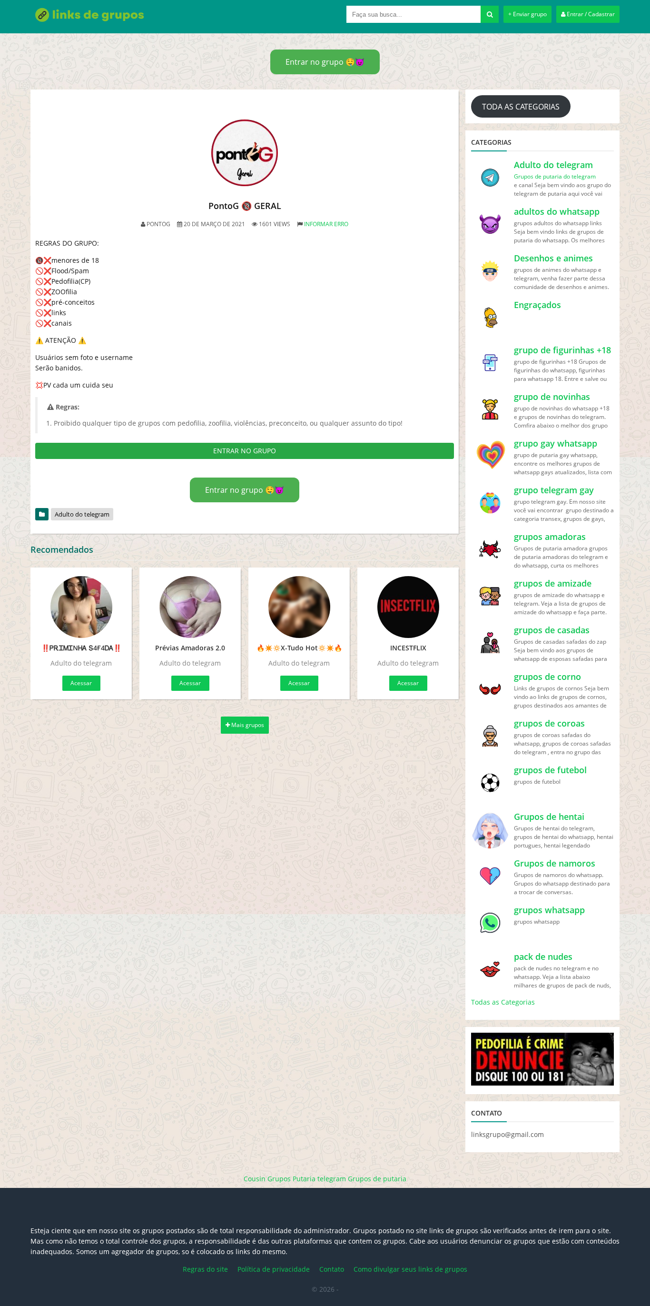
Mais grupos (247, 725)
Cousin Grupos (267, 1178)
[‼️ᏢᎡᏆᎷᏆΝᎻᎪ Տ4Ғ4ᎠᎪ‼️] (81, 607)
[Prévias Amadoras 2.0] (190, 607)
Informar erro (326, 224)
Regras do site (205, 1269)
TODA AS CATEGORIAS (521, 106)
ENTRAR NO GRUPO (244, 450)
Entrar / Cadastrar (590, 14)
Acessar (81, 683)
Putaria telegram (319, 1178)
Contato (331, 1269)
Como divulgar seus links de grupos (410, 1269)
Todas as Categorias (503, 1002)
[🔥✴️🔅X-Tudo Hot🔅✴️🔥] (299, 607)
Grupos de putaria (377, 1178)
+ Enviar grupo (527, 14)
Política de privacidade (273, 1269)
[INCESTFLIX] (408, 607)
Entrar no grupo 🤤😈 (325, 62)
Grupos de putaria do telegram (555, 176)
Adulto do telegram (82, 514)
